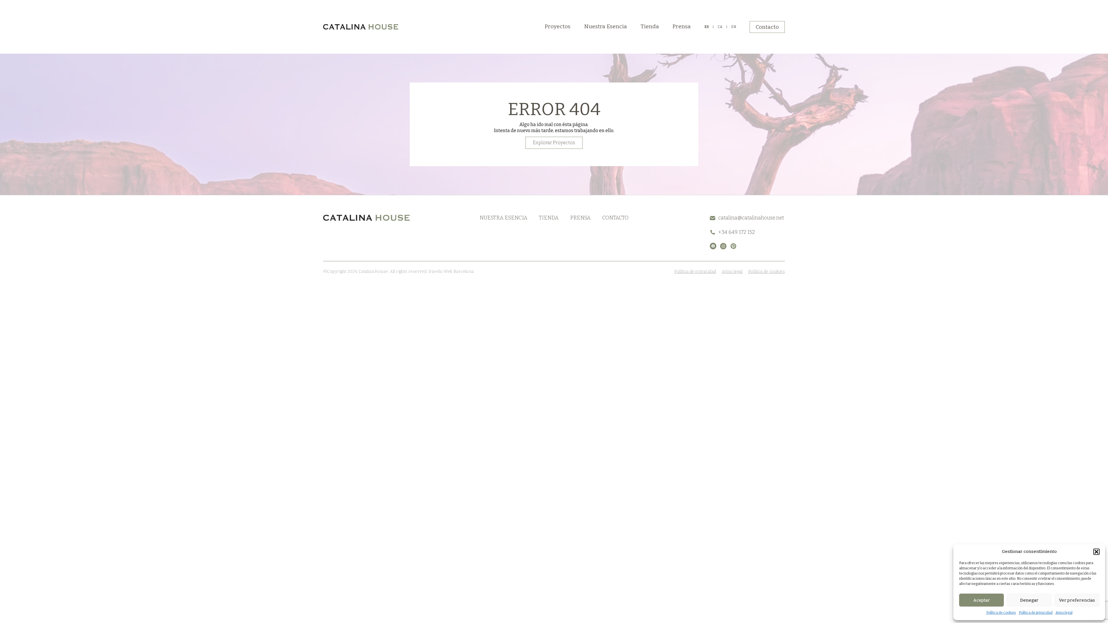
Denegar (1029, 600)
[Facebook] (713, 246)
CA (720, 27)
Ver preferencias (1077, 600)
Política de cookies (1001, 613)
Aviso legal (1064, 613)
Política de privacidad (1036, 613)
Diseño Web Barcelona (451, 271)
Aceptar (981, 600)
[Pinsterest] (733, 246)
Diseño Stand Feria (492, 271)
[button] (1096, 552)
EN (733, 27)
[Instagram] (723, 246)
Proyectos (557, 26)
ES (706, 27)
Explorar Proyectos (554, 142)
